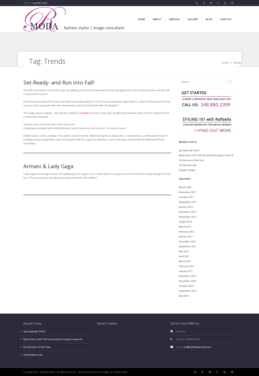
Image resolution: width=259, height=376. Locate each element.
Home (225, 62)
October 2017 (186, 197)
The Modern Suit (187, 165)
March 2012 (185, 226)
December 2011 (187, 241)
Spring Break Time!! (189, 150)
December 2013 (187, 212)
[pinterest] (232, 3)
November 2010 (187, 281)
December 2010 (187, 276)
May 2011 (184, 251)
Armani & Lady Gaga (48, 166)
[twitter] (211, 3)
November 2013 (187, 216)
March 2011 (185, 261)
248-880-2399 (39, 3)
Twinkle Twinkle (187, 170)
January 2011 (186, 271)
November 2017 (187, 192)
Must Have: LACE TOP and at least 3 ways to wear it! (206, 155)
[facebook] (204, 3)
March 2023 (185, 187)
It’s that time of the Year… (192, 160)
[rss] (197, 3)
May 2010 (184, 295)
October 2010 (186, 286)
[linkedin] (225, 3)
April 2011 (184, 256)
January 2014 (186, 207)
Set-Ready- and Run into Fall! (58, 82)
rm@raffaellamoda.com (197, 347)
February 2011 (186, 266)
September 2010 (188, 290)
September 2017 (188, 202)
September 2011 (188, 246)
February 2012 (186, 231)
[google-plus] (218, 3)
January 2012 (186, 236)
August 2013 (185, 221)
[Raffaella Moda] (44, 19)
